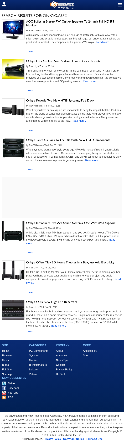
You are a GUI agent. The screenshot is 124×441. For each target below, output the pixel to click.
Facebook (13, 388)
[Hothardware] (62, 5)
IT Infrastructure (38, 364)
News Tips (62, 360)
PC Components (38, 350)
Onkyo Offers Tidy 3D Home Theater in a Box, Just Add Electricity (70, 262)
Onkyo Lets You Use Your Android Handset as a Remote (63, 61)
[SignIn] (6, 4)
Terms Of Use (94, 439)
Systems (34, 355)
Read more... (103, 42)
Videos (33, 374)
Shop (86, 355)
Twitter (12, 383)
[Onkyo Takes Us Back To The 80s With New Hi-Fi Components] (13, 148)
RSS (10, 397)
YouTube (13, 392)
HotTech (61, 374)
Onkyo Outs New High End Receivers (51, 302)
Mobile (33, 360)
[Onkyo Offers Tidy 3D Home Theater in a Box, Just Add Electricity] (13, 270)
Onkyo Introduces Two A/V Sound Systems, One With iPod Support (70, 223)
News (30, 51)
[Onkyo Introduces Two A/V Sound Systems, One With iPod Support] (13, 231)
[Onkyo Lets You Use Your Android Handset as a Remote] (13, 69)
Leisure (33, 369)
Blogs (5, 364)
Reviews (7, 355)
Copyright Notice (73, 439)
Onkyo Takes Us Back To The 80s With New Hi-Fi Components (68, 140)
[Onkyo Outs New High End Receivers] (13, 310)
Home (5, 350)
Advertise (61, 355)
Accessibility (90, 350)
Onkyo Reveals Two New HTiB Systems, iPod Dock (60, 100)
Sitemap (7, 374)
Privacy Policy (64, 369)
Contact (60, 364)
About (59, 350)
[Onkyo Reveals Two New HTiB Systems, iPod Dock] (13, 108)
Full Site (7, 369)
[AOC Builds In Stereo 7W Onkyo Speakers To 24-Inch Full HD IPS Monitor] (13, 29)
